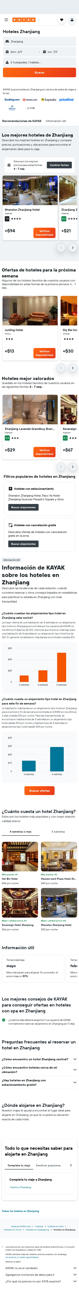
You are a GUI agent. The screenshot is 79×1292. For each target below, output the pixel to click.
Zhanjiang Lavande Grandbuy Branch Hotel (30, 429)
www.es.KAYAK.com (21, 1226)
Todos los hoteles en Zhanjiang (20, 1211)
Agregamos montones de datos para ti (30, 1274)
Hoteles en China (12, 1229)
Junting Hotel (14, 330)
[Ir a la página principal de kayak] (23, 20)
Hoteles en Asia (55, 1226)
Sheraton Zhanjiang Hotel (22, 209)
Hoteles (39, 1226)
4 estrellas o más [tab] (20, 831)
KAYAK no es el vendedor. (22, 1268)
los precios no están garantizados (22, 1257)
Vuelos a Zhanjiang (20, 1187)
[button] (6, 20)
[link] (23, 507)
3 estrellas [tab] (58, 831)
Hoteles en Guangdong (37, 1229)
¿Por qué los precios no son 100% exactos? (33, 1281)
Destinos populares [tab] (48, 1165)
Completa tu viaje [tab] (19, 1165)
